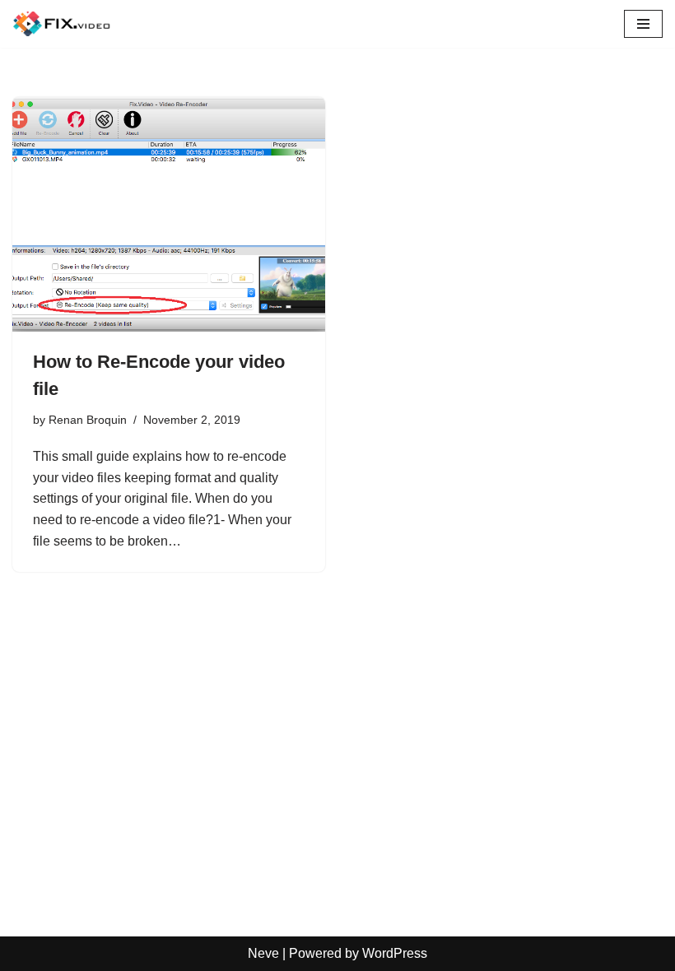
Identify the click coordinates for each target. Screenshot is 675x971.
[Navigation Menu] (643, 24)
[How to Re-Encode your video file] (168, 214)
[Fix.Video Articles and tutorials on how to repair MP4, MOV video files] (61, 24)
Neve (263, 953)
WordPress (394, 953)
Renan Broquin (88, 419)
